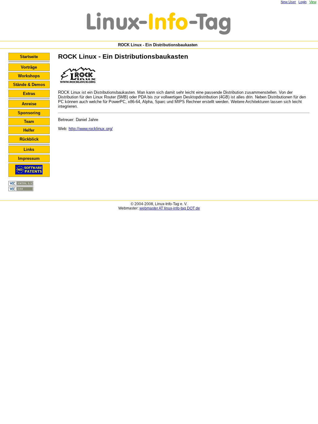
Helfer (28, 130)
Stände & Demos (29, 84)
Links (29, 149)
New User (288, 2)
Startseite (29, 56)
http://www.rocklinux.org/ (91, 128)
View (312, 2)
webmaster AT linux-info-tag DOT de (169, 208)
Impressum (29, 158)
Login (302, 2)
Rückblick (29, 139)
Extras (29, 93)
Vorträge (29, 67)
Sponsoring (29, 113)
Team (29, 121)
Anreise (29, 103)
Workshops (29, 76)
